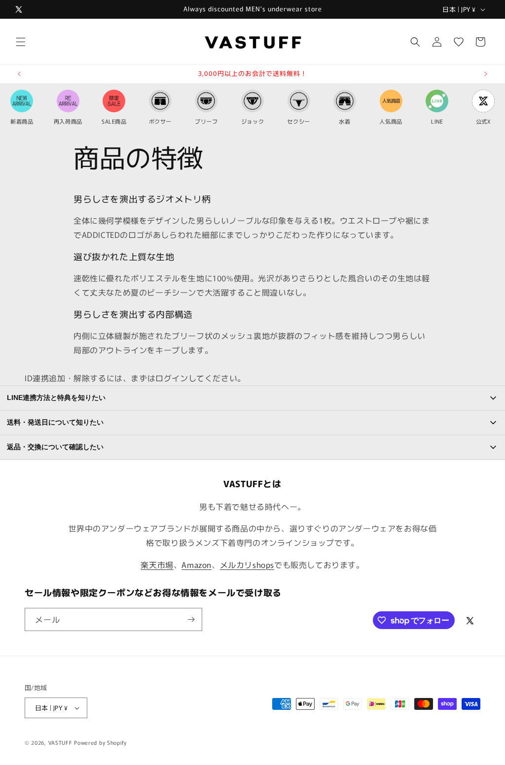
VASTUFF (60, 742)
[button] (21, 42)
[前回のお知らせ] (19, 74)
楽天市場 (157, 564)
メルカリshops (247, 564)
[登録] (191, 619)
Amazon (196, 564)
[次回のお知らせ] (486, 74)
